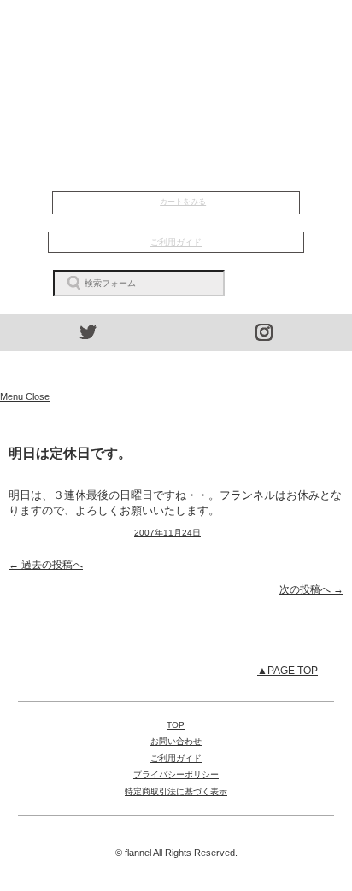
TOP (176, 29)
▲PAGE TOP (287, 671)
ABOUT (176, 73)
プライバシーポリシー (176, 774)
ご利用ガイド (176, 242)
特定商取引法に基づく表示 (176, 791)
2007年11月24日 (167, 532)
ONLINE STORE (176, 157)
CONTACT (176, 117)
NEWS (176, 51)
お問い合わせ (176, 741)
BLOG (176, 95)
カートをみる (183, 201)
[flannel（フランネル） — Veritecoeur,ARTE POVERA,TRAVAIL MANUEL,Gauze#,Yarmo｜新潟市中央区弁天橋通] (176, 370)
